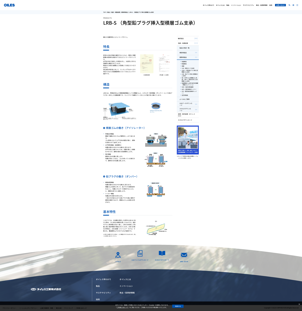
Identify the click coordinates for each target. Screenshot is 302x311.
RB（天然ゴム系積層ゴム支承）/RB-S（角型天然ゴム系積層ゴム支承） (190, 79)
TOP (104, 12)
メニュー (297, 5)
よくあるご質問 (184, 99)
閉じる (299, 304)
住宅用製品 (185, 95)
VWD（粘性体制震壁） (188, 87)
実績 (183, 66)
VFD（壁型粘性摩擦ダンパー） (189, 92)
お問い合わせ (280, 5)
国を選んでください (293, 5)
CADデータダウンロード (186, 104)
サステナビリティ (248, 5)
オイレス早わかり (208, 5)
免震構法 (184, 61)
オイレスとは (220, 5)
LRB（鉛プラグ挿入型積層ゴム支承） (190, 75)
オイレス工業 (9, 5)
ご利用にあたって (122, 307)
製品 (227, 5)
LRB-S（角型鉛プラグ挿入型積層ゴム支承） (190, 71)
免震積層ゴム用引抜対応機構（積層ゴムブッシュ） (190, 84)
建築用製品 (124, 12)
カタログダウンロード (185, 109)
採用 (270, 5)
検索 (289, 5)
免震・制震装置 (115, 12)
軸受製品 (181, 38)
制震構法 (184, 64)
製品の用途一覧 (184, 48)
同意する (178, 306)
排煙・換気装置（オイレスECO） (186, 115)
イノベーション (236, 5)
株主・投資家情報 (261, 5)
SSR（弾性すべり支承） (188, 68)
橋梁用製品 (183, 53)
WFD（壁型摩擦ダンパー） (189, 89)
